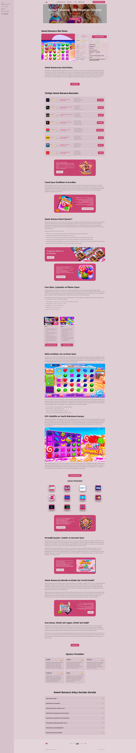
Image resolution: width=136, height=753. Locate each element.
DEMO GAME (5, 6)
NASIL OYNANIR (6, 11)
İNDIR (4, 8)
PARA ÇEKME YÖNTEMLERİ (5, 14)
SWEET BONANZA (6, 4)
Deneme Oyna (84, 36)
